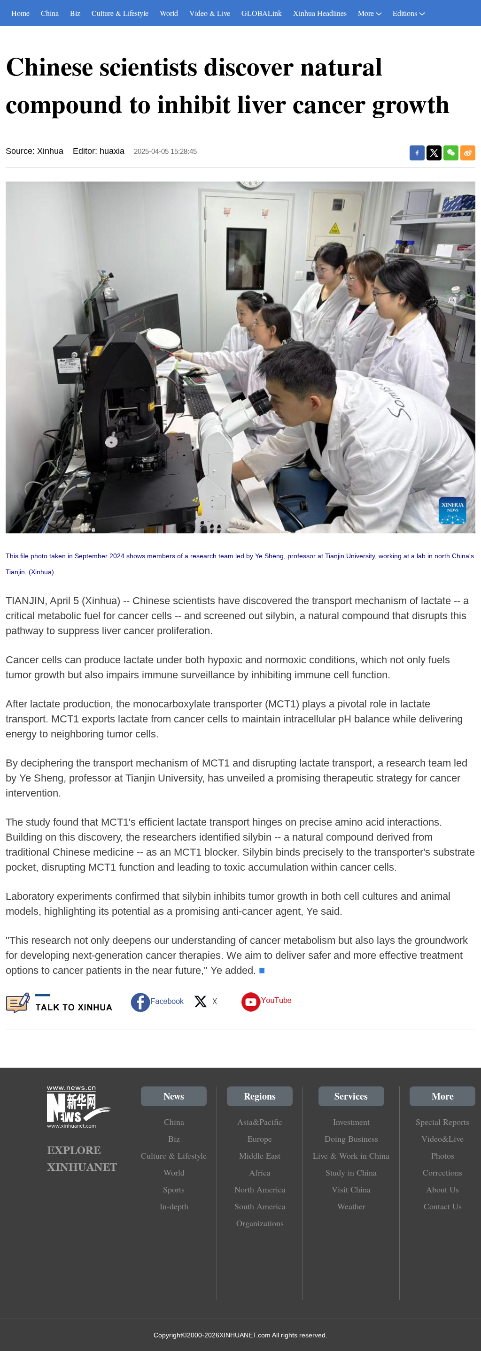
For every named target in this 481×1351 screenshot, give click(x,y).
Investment (351, 1121)
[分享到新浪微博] (467, 152)
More (366, 13)
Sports (174, 1189)
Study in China (351, 1172)
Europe (260, 1138)
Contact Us (443, 1206)
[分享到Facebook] (417, 152)
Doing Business (351, 1138)
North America (260, 1189)
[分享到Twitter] (434, 152)
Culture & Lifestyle (120, 13)
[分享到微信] (450, 152)
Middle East (259, 1155)
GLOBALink (261, 13)
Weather (351, 1206)
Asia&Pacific (259, 1121)
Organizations (260, 1223)
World (169, 13)
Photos (442, 1155)
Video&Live (442, 1138)
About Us (442, 1189)
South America (260, 1206)
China (50, 13)
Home (20, 13)
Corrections (442, 1172)
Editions (405, 13)
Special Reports (442, 1121)
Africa (260, 1172)
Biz (75, 13)
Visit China (351, 1189)
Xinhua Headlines (320, 13)
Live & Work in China (351, 1155)
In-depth (174, 1206)
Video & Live (209, 13)
